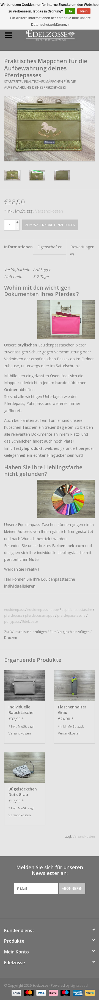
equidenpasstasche (77, 609)
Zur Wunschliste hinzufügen (25, 631)
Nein (83, 11)
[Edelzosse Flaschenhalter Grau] (74, 685)
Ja (70, 11)
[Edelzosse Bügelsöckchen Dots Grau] (24, 767)
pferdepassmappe (39, 615)
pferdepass (13, 615)
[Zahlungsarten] (16, 992)
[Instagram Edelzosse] (54, 905)
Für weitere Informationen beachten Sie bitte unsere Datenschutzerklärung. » (50, 21)
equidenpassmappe (43, 609)
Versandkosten (49, 211)
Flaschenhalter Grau (72, 709)
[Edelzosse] (58, 34)
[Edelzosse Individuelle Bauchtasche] (24, 685)
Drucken (10, 637)
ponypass (12, 621)
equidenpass (14, 609)
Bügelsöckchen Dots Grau (23, 791)
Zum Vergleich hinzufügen (70, 631)
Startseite (12, 81)
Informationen (18, 246)
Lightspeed (79, 985)
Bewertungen (82, 250)
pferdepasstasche (71, 615)
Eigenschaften (49, 246)
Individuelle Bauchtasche (21, 709)
